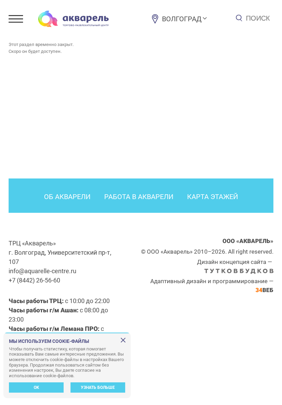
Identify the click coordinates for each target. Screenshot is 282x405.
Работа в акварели (138, 197)
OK (36, 387)
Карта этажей (212, 197)
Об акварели (67, 197)
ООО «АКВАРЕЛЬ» (248, 241)
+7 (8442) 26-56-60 (34, 280)
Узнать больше (98, 387)
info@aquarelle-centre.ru (42, 271)
